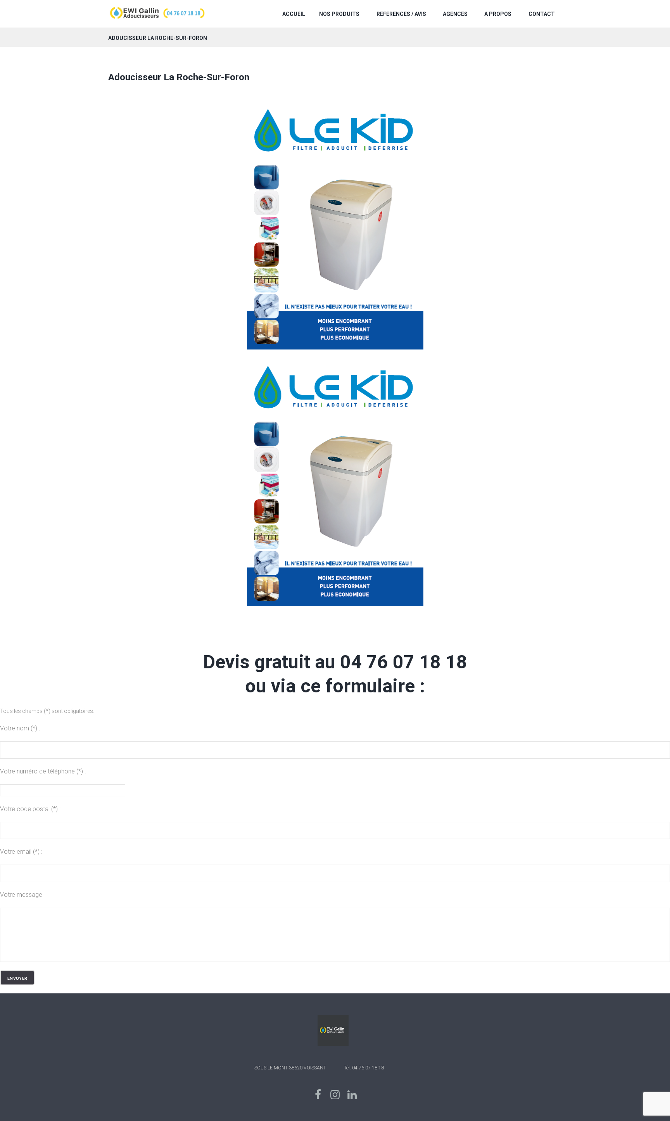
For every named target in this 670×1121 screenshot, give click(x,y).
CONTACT (541, 14)
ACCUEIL (293, 14)
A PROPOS (497, 14)
